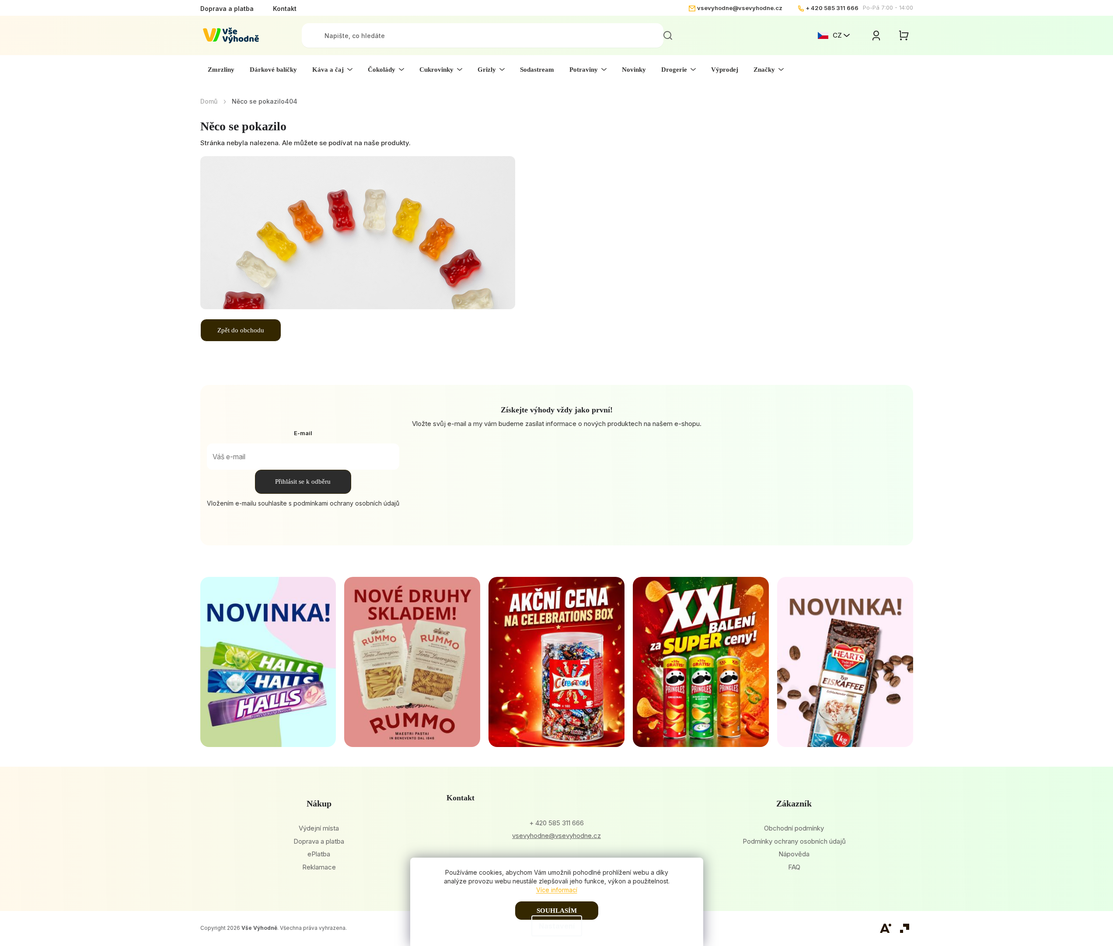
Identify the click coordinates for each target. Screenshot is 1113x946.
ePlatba (318, 854)
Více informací (556, 890)
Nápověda (793, 854)
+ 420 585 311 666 (832, 7)
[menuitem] (221, 69)
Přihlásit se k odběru (303, 481)
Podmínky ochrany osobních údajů (794, 841)
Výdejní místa (319, 828)
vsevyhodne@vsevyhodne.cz (739, 7)
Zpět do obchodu (240, 330)
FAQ (794, 867)
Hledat (667, 35)
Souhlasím (557, 910)
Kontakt (285, 8)
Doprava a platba (227, 8)
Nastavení (557, 926)
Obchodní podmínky (794, 828)
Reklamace (319, 867)
